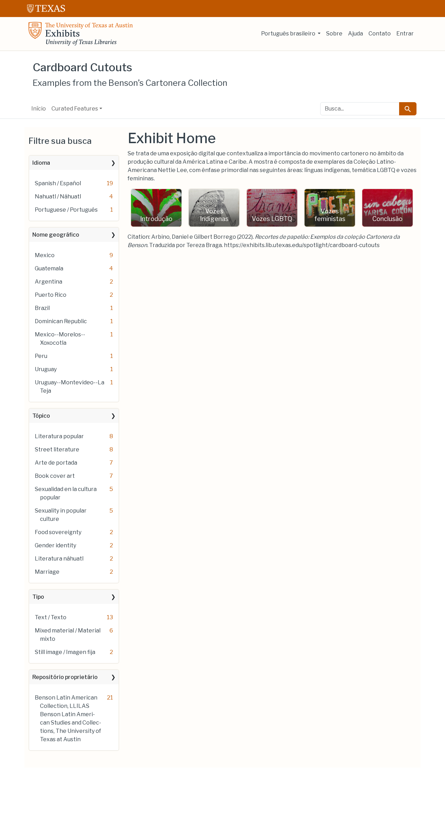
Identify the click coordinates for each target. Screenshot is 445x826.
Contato (380, 33)
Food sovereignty (58, 532)
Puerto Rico (50, 295)
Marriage (47, 572)
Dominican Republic (61, 321)
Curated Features (74, 108)
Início (38, 108)
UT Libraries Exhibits (81, 34)
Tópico (41, 415)
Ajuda (355, 33)
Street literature (57, 449)
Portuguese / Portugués (66, 209)
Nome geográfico (55, 234)
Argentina (48, 281)
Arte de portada (56, 462)
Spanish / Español (58, 183)
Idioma (41, 163)
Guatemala (49, 268)
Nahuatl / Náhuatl (58, 196)
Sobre (334, 33)
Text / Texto (50, 617)
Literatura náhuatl (59, 558)
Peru (41, 356)
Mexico (45, 255)
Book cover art (55, 476)
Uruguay (46, 369)
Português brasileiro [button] (288, 33)
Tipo (38, 597)
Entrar (405, 33)
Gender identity (55, 545)
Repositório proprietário (65, 677)
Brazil (42, 308)
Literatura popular (59, 436)
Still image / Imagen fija (65, 652)
